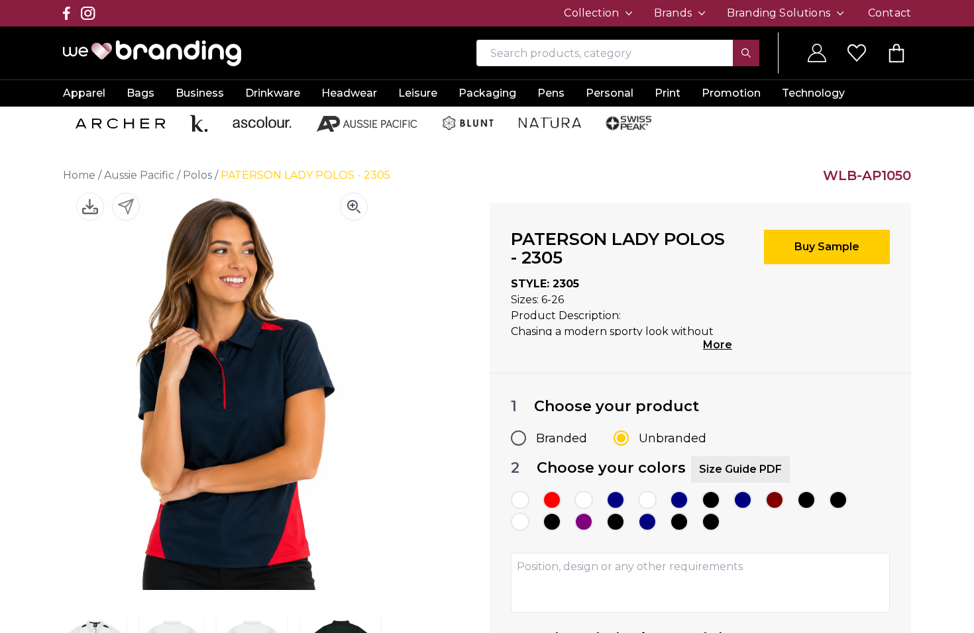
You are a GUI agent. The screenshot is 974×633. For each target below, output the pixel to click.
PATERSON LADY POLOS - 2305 (305, 175)
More (717, 344)
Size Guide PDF (740, 469)
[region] (487, 316)
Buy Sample (826, 246)
